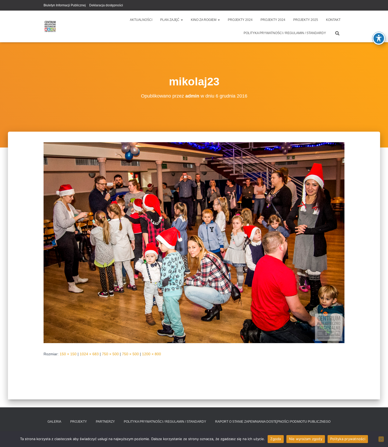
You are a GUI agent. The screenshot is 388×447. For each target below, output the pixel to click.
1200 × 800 (151, 354)
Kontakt (333, 20)
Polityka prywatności (347, 439)
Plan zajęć (170, 20)
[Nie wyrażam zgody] (381, 439)
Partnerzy (105, 421)
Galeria (54, 421)
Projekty (78, 421)
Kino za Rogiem (204, 20)
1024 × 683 (89, 354)
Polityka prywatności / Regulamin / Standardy (285, 33)
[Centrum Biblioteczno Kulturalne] (50, 26)
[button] (181, 20)
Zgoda (275, 439)
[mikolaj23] (194, 242)
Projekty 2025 (305, 20)
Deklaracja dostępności (106, 5)
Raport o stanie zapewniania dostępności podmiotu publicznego (272, 421)
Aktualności (141, 20)
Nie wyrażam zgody (305, 439)
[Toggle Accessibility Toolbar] (378, 38)
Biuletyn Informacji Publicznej (65, 5)
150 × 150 (68, 354)
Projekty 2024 (240, 20)
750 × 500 (110, 354)
